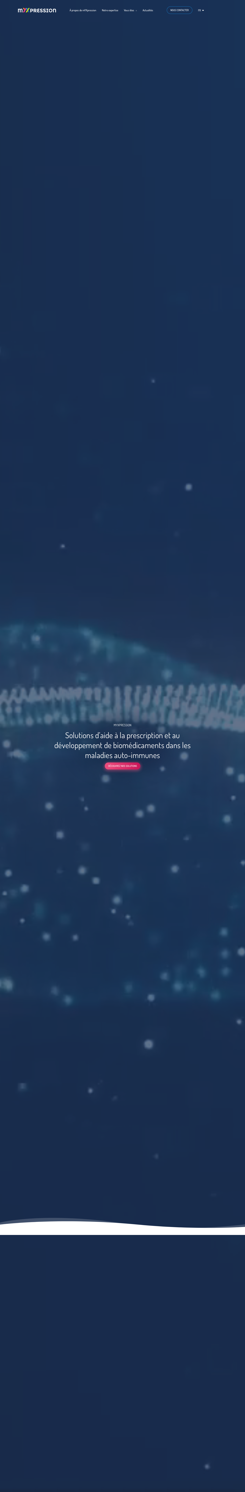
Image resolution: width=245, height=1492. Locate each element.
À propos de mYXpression (83, 10)
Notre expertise (110, 10)
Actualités (148, 10)
